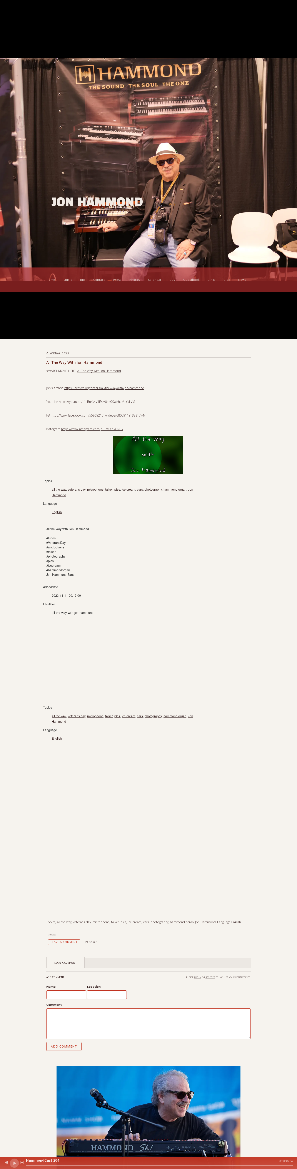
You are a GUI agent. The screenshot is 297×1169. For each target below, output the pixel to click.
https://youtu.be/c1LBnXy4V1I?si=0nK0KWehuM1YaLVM (97, 402)
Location (94, 987)
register (210, 977)
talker (109, 489)
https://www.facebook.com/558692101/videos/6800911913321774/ (98, 415)
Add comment (64, 1046)
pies (117, 489)
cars (140, 489)
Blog (227, 280)
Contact (99, 280)
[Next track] (22, 1162)
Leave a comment (64, 942)
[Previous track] (6, 1162)
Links (211, 280)
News (242, 280)
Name (51, 987)
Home (51, 280)
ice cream (128, 489)
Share (93, 942)
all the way (59, 489)
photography (153, 489)
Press (117, 280)
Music (67, 280)
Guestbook (191, 280)
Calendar (155, 280)
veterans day (76, 489)
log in (197, 977)
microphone (95, 489)
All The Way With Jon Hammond (99, 371)
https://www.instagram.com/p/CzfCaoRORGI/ (92, 429)
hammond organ (175, 489)
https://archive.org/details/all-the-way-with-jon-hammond (104, 388)
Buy (172, 280)
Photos (134, 280)
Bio (82, 280)
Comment (54, 1005)
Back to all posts (58, 353)
